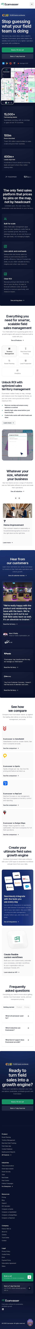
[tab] (9, 351)
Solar (3, 1174)
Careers (4, 1234)
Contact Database (7, 1149)
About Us (4, 1231)
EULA (3, 1257)
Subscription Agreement (9, 1263)
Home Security (6, 1171)
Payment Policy (6, 1260)
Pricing (4, 1197)
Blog (3, 1200)
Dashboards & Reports (8, 1152)
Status (3, 1266)
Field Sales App (6, 1146)
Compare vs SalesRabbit (9, 1212)
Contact (4, 1240)
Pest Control (5, 1180)
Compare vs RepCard (8, 1218)
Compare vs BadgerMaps (9, 1215)
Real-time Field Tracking (9, 1143)
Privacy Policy (6, 1251)
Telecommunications (8, 1165)
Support (4, 1203)
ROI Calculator (6, 1206)
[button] (32, 4)
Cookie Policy (6, 1254)
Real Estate (5, 1177)
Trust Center (5, 1237)
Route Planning (6, 1137)
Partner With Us (6, 1228)
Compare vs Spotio (7, 1209)
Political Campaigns (7, 1183)
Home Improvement (7, 1168)
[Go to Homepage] (9, 4)
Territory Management (8, 1140)
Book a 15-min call (17, 50)
